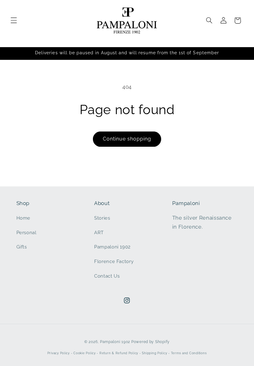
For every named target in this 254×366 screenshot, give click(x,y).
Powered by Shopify (150, 342)
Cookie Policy (84, 353)
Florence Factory (114, 261)
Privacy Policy (58, 353)
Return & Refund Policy (118, 353)
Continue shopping (127, 139)
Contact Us (107, 276)
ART (99, 232)
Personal (26, 232)
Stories (102, 218)
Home (23, 218)
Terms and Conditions (189, 353)
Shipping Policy (154, 353)
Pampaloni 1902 (112, 246)
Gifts (21, 246)
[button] (14, 20)
